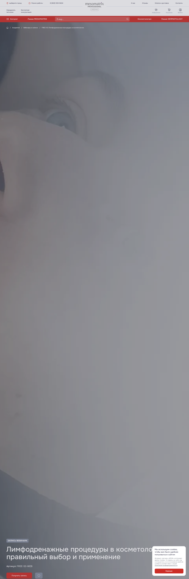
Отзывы (145, 3)
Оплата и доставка (162, 3)
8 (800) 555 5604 (56, 3)
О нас (133, 3)
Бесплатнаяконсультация (26, 11)
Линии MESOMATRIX (37, 19)
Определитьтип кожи (10, 11)
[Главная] (7, 28)
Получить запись (19, 576)
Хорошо (168, 571)
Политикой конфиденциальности (166, 565)
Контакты (179, 3)
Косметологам (144, 19)
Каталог (14, 19)
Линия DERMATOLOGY (172, 19)
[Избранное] (38, 576)
